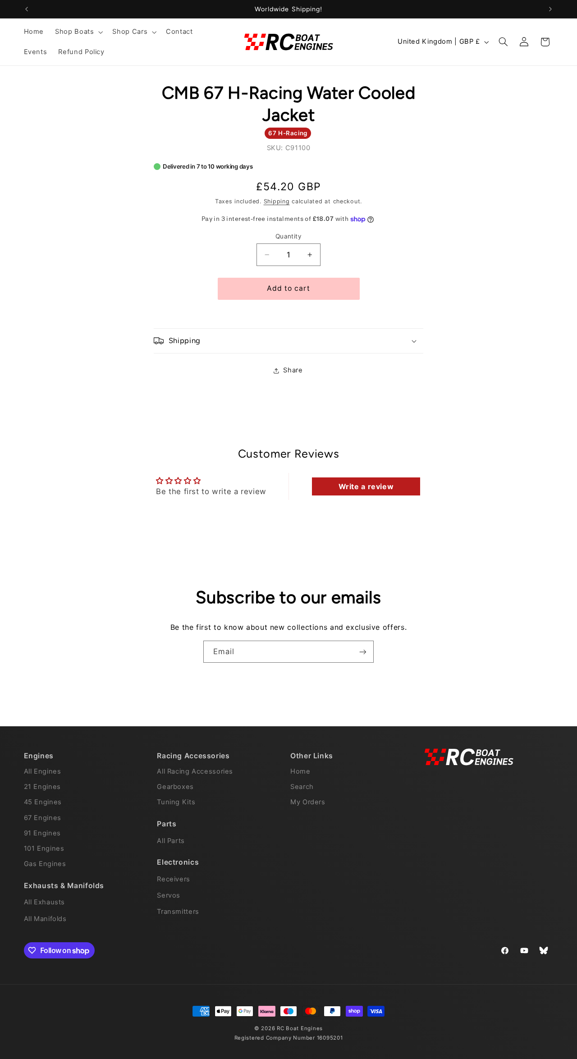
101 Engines (44, 848)
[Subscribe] (363, 652)
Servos (168, 895)
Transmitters (178, 912)
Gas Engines (45, 863)
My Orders (307, 802)
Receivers (173, 879)
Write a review (366, 486)
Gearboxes (175, 787)
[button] (78, 32)
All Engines (42, 771)
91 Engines (42, 833)
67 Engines (42, 817)
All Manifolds (45, 918)
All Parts (171, 840)
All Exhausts (44, 902)
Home (300, 771)
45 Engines (43, 802)
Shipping (277, 201)
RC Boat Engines (300, 1028)
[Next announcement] (550, 9)
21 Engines (42, 787)
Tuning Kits (176, 802)
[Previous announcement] (27, 9)
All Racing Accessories (195, 771)
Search (302, 787)
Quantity (288, 236)
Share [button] (292, 371)
